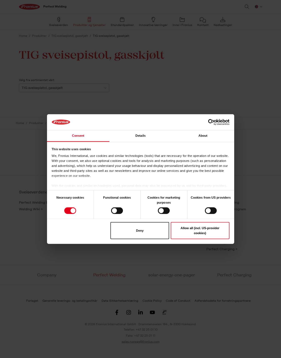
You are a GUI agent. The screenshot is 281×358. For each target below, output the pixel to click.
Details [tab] (140, 135)
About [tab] (203, 135)
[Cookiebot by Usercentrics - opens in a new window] (211, 122)
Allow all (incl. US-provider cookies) (200, 230)
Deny (140, 230)
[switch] (117, 210)
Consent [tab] (78, 135)
